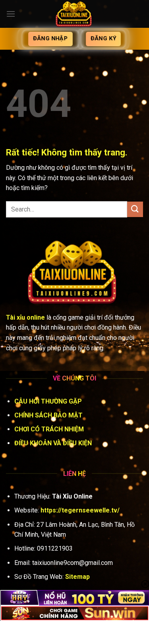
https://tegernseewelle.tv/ (80, 510)
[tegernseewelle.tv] (74, 14)
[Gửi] (135, 209)
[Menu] (10, 13)
